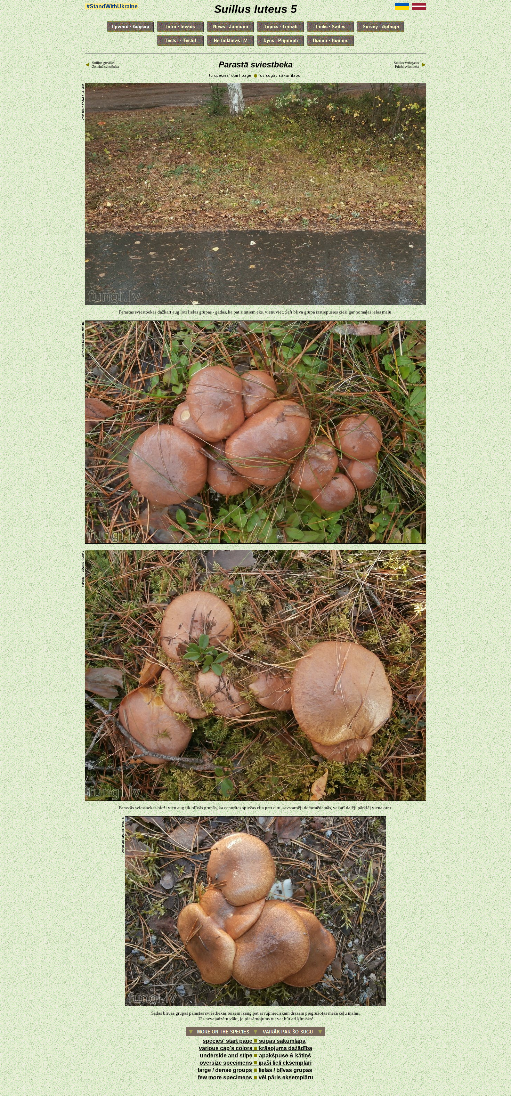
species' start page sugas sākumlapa (254, 1041)
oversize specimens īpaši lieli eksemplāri (255, 1063)
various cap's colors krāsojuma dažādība (255, 1048)
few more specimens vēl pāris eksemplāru (255, 1077)
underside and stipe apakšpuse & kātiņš (255, 1055)
